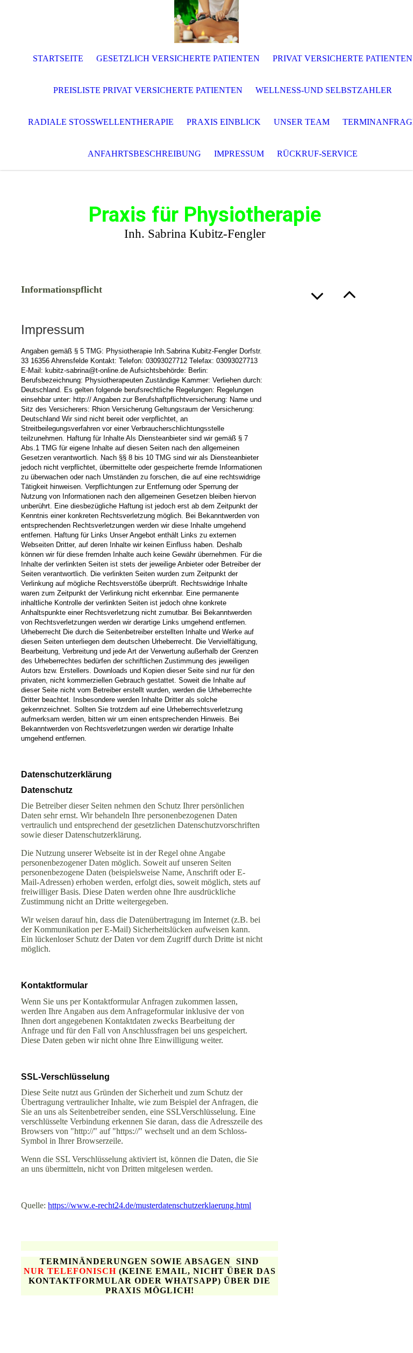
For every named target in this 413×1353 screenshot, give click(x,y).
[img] (206, 21)
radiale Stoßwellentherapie (101, 121)
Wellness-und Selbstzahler (323, 90)
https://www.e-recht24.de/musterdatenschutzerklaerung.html (149, 1205)
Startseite (58, 58)
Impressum (239, 153)
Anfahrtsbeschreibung (144, 153)
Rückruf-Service (317, 153)
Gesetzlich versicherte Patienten (178, 58)
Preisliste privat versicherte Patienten (148, 90)
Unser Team (302, 121)
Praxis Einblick (224, 121)
